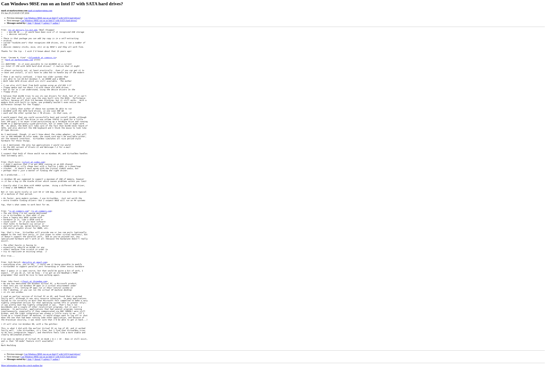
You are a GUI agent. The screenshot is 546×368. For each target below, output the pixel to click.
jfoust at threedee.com (34, 281)
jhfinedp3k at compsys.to (42, 58)
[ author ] (55, 23)
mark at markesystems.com (40, 10)
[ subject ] (46, 23)
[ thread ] (37, 23)
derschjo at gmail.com (35, 262)
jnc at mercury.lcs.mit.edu (23, 30)
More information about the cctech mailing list (21, 365)
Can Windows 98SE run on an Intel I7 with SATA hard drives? (52, 18)
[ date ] (30, 23)
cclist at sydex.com (33, 162)
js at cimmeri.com (18, 211)
